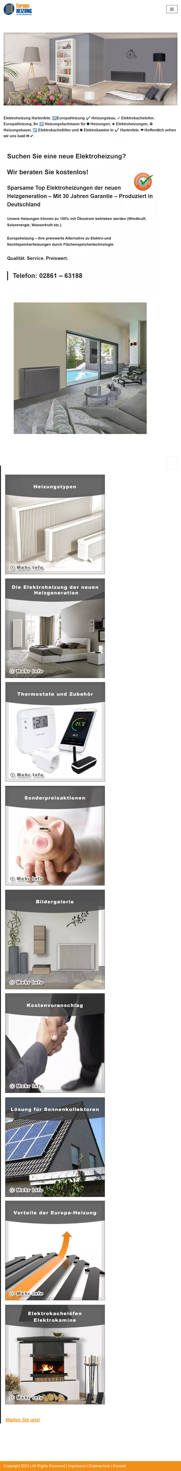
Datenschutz (99, 1466)
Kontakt (119, 1466)
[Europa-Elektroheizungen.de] (18, 9)
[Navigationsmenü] (171, 9)
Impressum (77, 1466)
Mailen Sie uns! (23, 1419)
